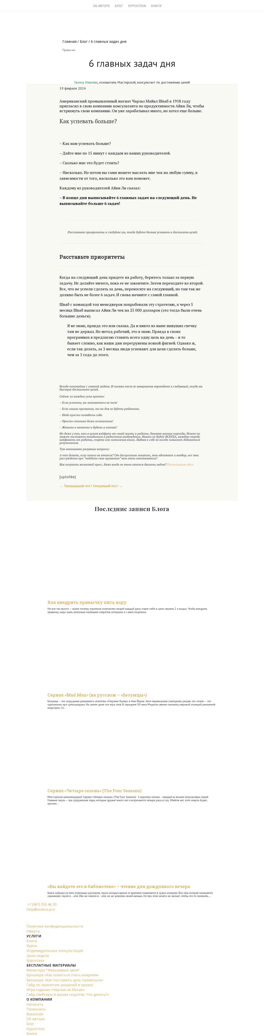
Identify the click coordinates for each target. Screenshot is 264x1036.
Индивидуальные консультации (54, 950)
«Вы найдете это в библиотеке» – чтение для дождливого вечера (119, 886)
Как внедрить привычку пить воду (87, 602)
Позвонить (36, 1009)
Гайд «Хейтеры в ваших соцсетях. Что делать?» (67, 994)
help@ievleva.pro (40, 909)
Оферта (33, 931)
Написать (34, 1004)
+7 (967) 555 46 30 (41, 904)
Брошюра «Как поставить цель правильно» (64, 980)
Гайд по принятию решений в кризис (59, 984)
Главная (69, 41)
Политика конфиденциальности (54, 926)
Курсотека (35, 960)
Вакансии (34, 1014)
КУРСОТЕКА (137, 6)
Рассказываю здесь (180, 464)
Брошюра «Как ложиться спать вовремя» (62, 975)
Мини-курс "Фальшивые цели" (53, 970)
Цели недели (37, 955)
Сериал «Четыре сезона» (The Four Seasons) (94, 790)
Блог (119, 6)
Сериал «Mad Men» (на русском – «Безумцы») (97, 695)
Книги (156, 6)
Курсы (31, 945)
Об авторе (101, 6)
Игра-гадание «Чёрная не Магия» (55, 989)
